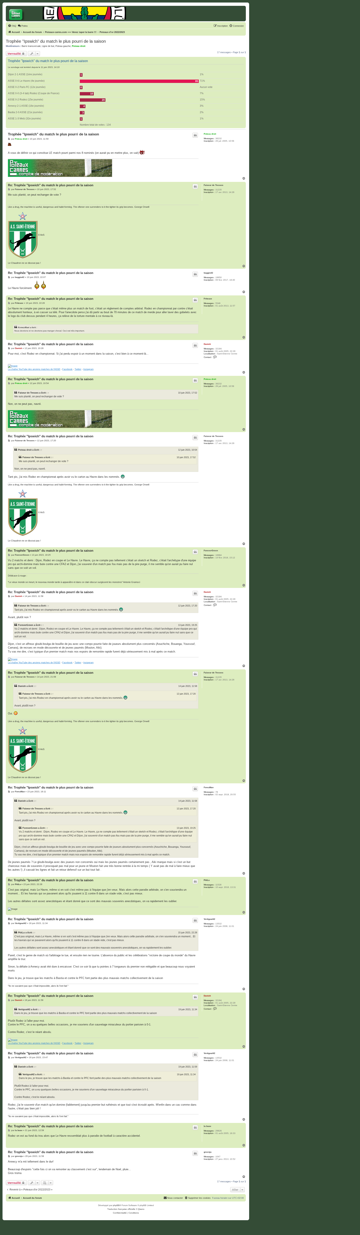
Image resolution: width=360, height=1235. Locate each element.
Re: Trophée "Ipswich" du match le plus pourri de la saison (50, 185)
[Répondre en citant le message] (195, 135)
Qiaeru (141, 1209)
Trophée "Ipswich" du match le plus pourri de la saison (56, 41)
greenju (207, 1152)
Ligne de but (48, 46)
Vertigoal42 (209, 919)
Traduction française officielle (121, 1209)
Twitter (78, 369)
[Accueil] (25, 13)
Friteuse (208, 299)
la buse (207, 1126)
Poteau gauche (63, 46)
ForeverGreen (211, 550)
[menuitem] (12, 25)
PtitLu (207, 880)
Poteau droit (78, 46)
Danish (207, 344)
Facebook (67, 369)
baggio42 (208, 273)
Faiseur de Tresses (213, 185)
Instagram (88, 369)
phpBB (116, 1205)
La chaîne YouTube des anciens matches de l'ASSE (34, 369)
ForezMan (209, 787)
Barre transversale (31, 46)
